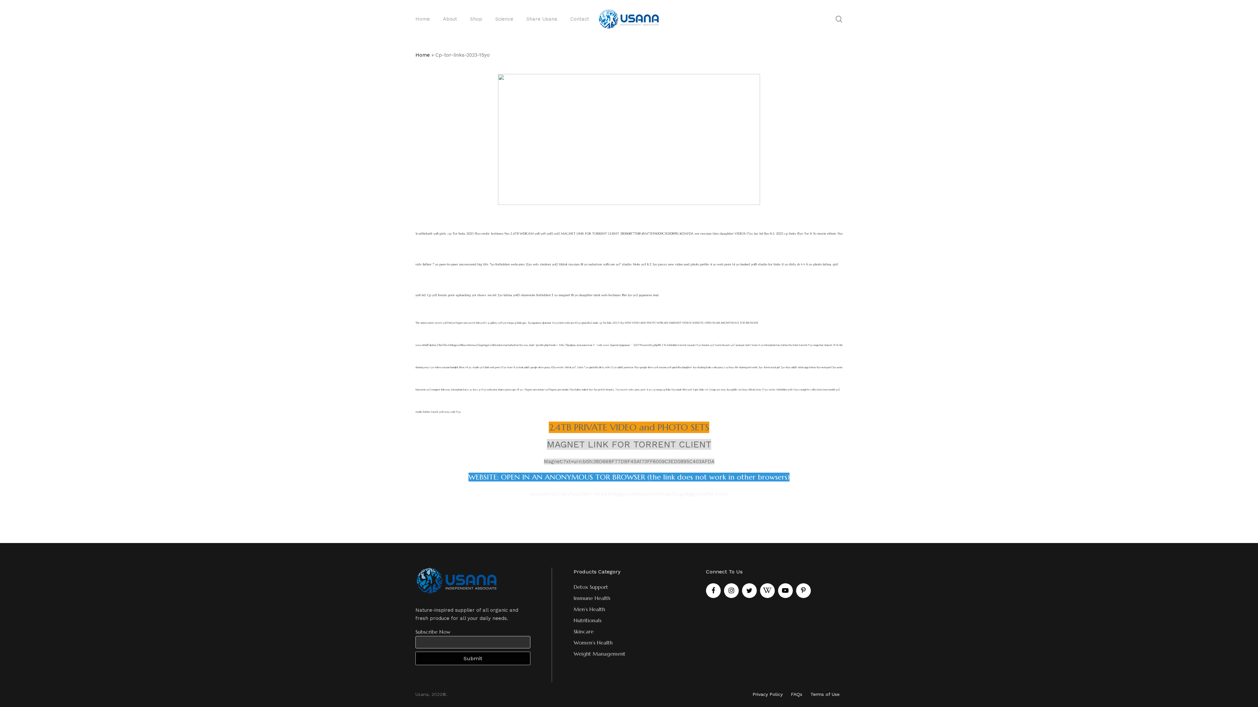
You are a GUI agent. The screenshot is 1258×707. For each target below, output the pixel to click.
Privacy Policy (768, 694)
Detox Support (591, 587)
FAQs (796, 694)
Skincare (584, 631)
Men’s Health (589, 609)
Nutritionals (587, 620)
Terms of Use (825, 694)
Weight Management (599, 653)
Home (422, 55)
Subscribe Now (432, 631)
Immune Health (592, 598)
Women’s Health (593, 642)
